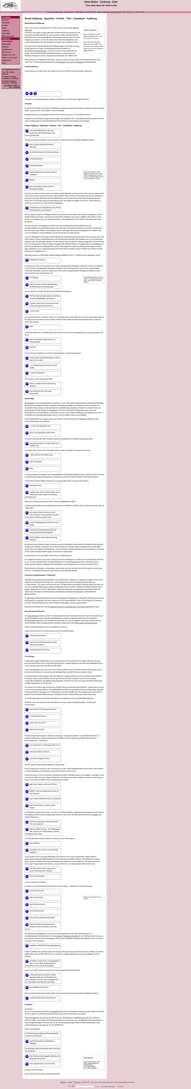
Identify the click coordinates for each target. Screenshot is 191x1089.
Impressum (77, 1082)
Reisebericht (6, 60)
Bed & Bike (6, 33)
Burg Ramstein (41, 51)
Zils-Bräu (95, 815)
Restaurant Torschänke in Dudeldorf (71, 62)
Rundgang (6, 23)
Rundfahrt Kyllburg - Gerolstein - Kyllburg (9, 82)
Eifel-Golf (5, 47)
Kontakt (5, 25)
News (4, 63)
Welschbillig (29, 403)
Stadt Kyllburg (7, 41)
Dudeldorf (55, 1011)
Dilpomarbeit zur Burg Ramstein (86, 623)
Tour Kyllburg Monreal (10, 69)
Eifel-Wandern (7, 49)
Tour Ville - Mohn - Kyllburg (8, 73)
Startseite (5, 20)
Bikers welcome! (8, 36)
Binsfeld (40, 934)
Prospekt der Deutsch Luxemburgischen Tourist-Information (69, 607)
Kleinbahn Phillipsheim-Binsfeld (66, 936)
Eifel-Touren (6, 52)
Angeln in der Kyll (8, 55)
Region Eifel (6, 44)
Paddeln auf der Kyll (9, 57)
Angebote (5, 31)
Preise (4, 28)
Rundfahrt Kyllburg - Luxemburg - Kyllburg (10, 77)
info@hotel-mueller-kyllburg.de (111, 12)
